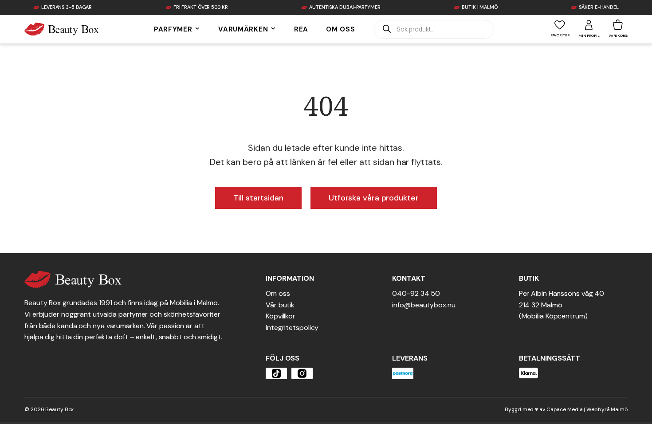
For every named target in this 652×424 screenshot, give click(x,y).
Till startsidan (258, 197)
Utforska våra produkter (374, 197)
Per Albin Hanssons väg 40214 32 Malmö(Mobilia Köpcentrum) (562, 305)
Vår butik (280, 305)
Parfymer (174, 29)
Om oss (340, 29)
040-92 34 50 (416, 293)
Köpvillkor (280, 316)
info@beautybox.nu (423, 305)
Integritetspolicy (292, 327)
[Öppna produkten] (276, 373)
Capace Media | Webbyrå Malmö (587, 409)
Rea (301, 29)
